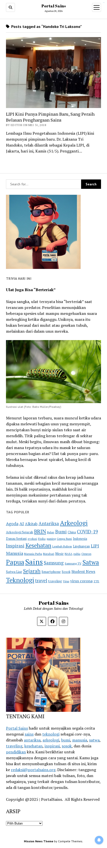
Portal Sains (54, 6)
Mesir (59, 553)
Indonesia (80, 539)
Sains (34, 561)
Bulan (50, 532)
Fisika (42, 539)
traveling (55, 581)
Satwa (90, 562)
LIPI (95, 546)
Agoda (12, 523)
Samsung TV (73, 563)
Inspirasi (15, 546)
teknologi (50, 734)
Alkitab (31, 523)
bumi (65, 740)
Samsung (54, 563)
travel (41, 581)
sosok (67, 746)
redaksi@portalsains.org (33, 769)
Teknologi (20, 580)
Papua (15, 562)
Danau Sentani (16, 539)
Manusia (14, 553)
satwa (94, 740)
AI (21, 523)
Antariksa (49, 523)
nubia (76, 554)
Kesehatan (38, 545)
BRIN (40, 531)
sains (29, 734)
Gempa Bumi (64, 539)
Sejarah (32, 571)
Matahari (48, 554)
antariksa (32, 740)
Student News (83, 571)
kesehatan (33, 746)
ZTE (96, 581)
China (72, 532)
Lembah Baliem (62, 546)
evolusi (32, 539)
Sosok (66, 572)
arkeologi (51, 740)
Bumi (61, 531)
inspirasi (52, 746)
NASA (68, 554)
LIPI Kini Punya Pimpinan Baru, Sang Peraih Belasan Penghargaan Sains (50, 117)
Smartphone (51, 571)
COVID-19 (87, 531)
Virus (66, 581)
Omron (86, 554)
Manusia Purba (33, 554)
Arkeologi (74, 523)
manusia (79, 740)
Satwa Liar (14, 571)
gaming (51, 539)
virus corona (81, 581)
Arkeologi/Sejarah (19, 532)
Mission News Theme (38, 841)
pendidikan (16, 752)
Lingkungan (81, 546)
